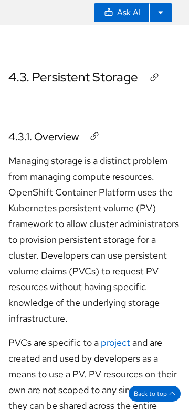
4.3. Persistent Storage (73, 77)
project (115, 342)
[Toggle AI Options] (160, 12)
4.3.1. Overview (43, 137)
